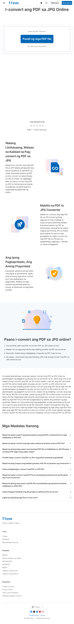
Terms (42, 615)
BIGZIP (4, 567)
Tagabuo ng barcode (10, 571)
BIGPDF (5, 555)
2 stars (34, 126)
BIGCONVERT (7, 561)
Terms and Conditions (10, 593)
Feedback (5, 539)
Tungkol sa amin (8, 586)
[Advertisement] (37, 17)
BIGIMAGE (6, 564)
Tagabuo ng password (10, 574)
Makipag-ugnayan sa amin (11, 596)
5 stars (42, 126)
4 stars (39, 126)
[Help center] (46, 3)
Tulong (4, 536)
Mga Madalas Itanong (10, 542)
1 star (31, 126)
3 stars (37, 126)
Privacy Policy (7, 590)
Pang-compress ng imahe (11, 558)
